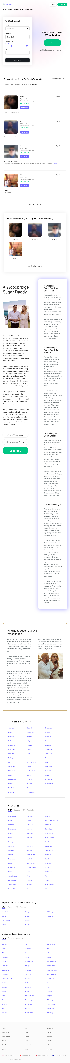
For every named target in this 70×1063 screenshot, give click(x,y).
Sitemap (49, 1049)
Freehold (11, 792)
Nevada (27, 991)
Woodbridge (49, 784)
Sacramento (49, 833)
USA (10, 810)
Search (10, 9)
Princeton (48, 736)
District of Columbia (8, 978)
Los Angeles (6, 920)
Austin (10, 820)
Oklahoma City (31, 867)
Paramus (29, 779)
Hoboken (29, 736)
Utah (48, 987)
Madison (29, 829)
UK (23, 810)
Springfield (48, 863)
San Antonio (49, 842)
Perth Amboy (31, 792)
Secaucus (48, 745)
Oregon (49, 957)
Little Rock (30, 820)
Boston (10, 833)
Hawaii (4, 991)
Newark (29, 766)
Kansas (4, 1013)
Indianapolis (12, 880)
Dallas (4, 916)
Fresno (10, 872)
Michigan (27, 966)
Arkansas (5, 957)
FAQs (21, 9)
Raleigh (47, 816)
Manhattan (30, 833)
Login (53, 4)
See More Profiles (35, 204)
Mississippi (28, 974)
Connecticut (5, 970)
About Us (50, 1028)
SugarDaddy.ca (25, 1055)
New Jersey (24, 84)
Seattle (47, 859)
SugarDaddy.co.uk (42, 1055)
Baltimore (11, 825)
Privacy (49, 1036)
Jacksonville (12, 885)
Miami (28, 842)
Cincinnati (11, 846)
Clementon (11, 771)
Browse (16, 9)
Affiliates (49, 1041)
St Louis (47, 867)
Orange (29, 775)
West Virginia (51, 1004)
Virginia (49, 996)
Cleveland (11, 850)
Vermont (49, 991)
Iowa (3, 1008)
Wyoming (50, 1013)
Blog (26, 1028)
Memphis (29, 838)
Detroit (10, 863)
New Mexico (28, 1004)
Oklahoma (50, 953)
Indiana (4, 1004)
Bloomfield (11, 749)
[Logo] (7, 4)
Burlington (11, 758)
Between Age (9, 43)
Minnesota (28, 970)
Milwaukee (30, 846)
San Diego (48, 846)
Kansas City (12, 889)
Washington (48, 889)
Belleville (11, 741)
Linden (29, 749)
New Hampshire (29, 996)
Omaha (29, 872)
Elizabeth (11, 788)
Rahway (47, 741)
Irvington (29, 741)
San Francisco (49, 850)
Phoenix (29, 876)
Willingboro (48, 779)
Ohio (48, 949)
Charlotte (50, 916)
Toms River (48, 754)
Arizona (4, 953)
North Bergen (31, 771)
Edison (10, 784)
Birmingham (12, 829)
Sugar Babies (6, 1032)
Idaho (3, 996)
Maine (26, 953)
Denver (27, 925)
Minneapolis (30, 850)
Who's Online (29, 9)
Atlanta (4, 925)
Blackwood (11, 745)
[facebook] (3, 1060)
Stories (27, 1032)
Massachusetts (29, 961)
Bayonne (11, 736)
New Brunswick (31, 762)
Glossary (50, 1045)
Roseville (48, 825)
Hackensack (30, 732)
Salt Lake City (49, 838)
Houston (27, 916)
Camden (10, 762)
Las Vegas (30, 816)
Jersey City (30, 745)
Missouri (27, 978)
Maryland (27, 957)
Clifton (10, 775)
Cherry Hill (11, 766)
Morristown (30, 758)
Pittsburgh (30, 880)
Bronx (10, 838)
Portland (29, 885)
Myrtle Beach (31, 855)
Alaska (4, 949)
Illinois (4, 1000)
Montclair (29, 754)
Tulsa (47, 880)
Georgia (4, 987)
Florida (4, 983)
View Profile (24, 107)
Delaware (5, 974)
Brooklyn (11, 842)
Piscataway (48, 728)
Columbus (11, 855)
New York (5, 912)
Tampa (47, 876)
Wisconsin (50, 1008)
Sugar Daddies (14, 84)
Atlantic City (12, 732)
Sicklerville (48, 749)
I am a (7, 25)
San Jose (48, 855)
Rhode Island (51, 966)
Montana (27, 983)
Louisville (30, 825)
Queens (29, 889)
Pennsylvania (51, 961)
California (5, 961)
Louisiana (28, 949)
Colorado (5, 966)
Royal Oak (48, 829)
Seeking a (8, 33)
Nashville (30, 859)
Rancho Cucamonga (51, 820)
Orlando (27, 920)
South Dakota (51, 974)
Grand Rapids (12, 876)
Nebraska (28, 987)
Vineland (48, 771)
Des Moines (12, 859)
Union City (48, 766)
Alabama (5, 944)
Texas (49, 983)
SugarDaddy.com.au (60, 1055)
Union (47, 762)
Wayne (47, 775)
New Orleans (31, 863)
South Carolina (52, 970)
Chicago (27, 912)
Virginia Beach (49, 885)
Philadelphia (51, 912)
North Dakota (51, 944)
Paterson (29, 788)
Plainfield (48, 732)
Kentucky (27, 944)
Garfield (29, 728)
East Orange (12, 779)
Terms (49, 1032)
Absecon (11, 728)
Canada (17, 810)
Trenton (47, 758)
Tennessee (50, 978)
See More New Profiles (35, 266)
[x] (6, 1060)
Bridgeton (11, 754)
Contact (27, 1036)
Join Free (52, 42)
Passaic (29, 784)
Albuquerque (12, 816)
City (6, 49)
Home (4, 9)
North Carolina (29, 1013)
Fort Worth (11, 867)
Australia (30, 810)
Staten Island (49, 872)
